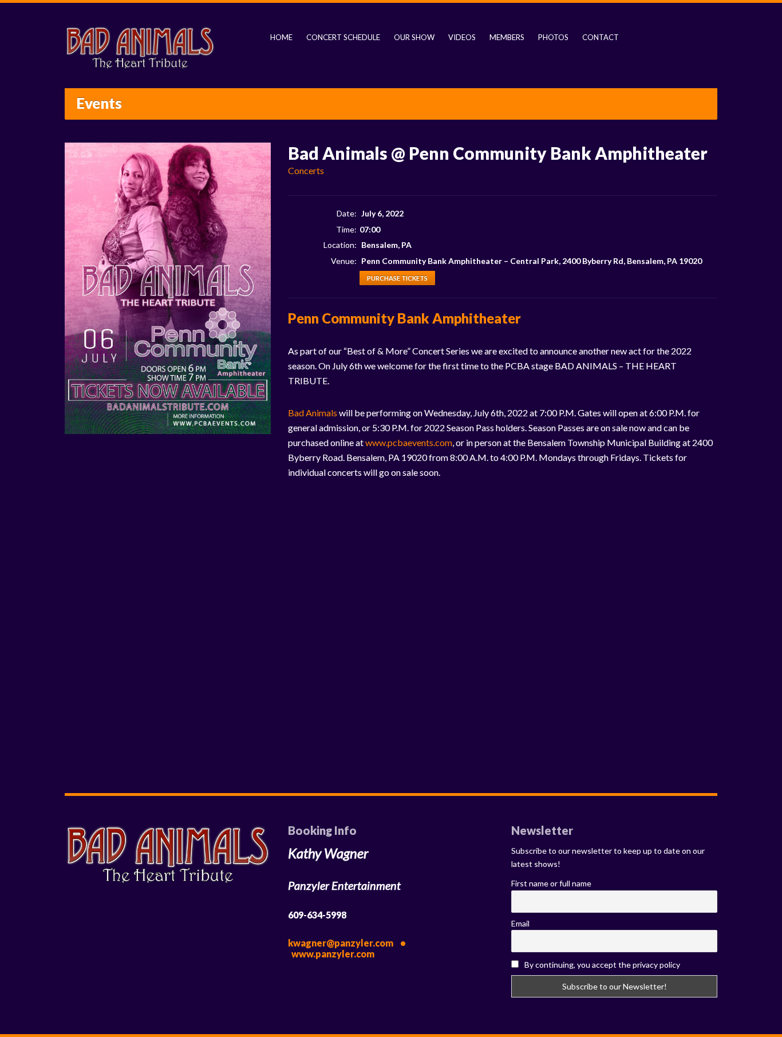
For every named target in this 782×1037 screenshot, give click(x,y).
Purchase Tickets (397, 278)
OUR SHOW (414, 37)
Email (520, 923)
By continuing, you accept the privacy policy (601, 964)
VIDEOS (462, 37)
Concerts (306, 170)
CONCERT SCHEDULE (343, 37)
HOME (281, 37)
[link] (312, 412)
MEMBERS (506, 37)
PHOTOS (553, 37)
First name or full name (551, 883)
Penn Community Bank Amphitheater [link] (404, 318)
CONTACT (600, 37)
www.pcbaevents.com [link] (408, 442)
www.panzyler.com (332, 953)
